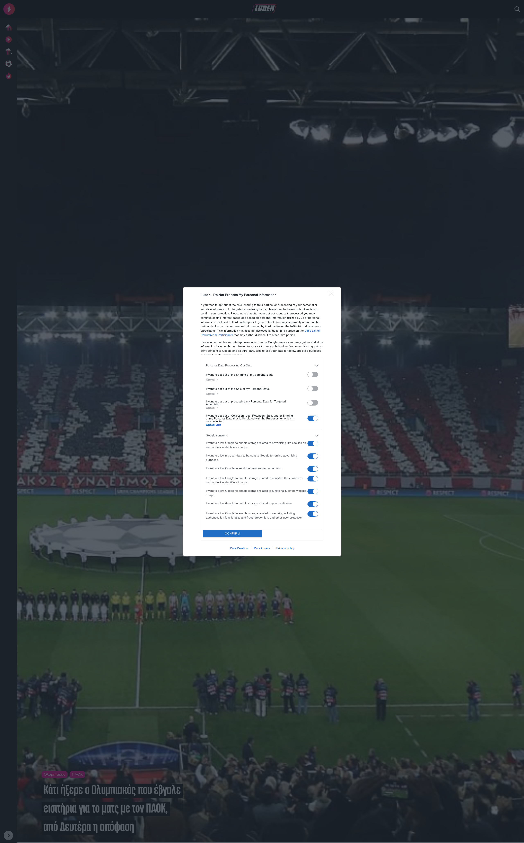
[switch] (312, 374)
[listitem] (262, 365)
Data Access (262, 548)
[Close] (333, 295)
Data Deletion (239, 548)
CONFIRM (232, 533)
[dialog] (262, 421)
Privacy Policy (285, 548)
